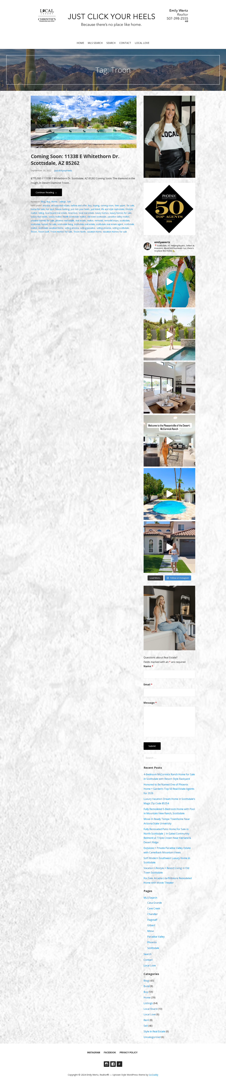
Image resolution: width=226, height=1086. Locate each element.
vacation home (94, 231)
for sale (130, 205)
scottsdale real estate (84, 224)
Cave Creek (153, 908)
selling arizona (72, 228)
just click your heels (80, 209)
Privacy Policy (128, 1052)
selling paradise (87, 228)
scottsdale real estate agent (109, 224)
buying (96, 205)
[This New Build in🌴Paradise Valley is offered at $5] (169, 387)
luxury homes (102, 212)
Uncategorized (152, 1037)
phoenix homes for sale (42, 220)
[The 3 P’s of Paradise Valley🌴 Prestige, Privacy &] (169, 334)
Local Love (142, 43)
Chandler (152, 914)
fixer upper (120, 205)
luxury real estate (39, 216)
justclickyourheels (63, 170)
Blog (43, 201)
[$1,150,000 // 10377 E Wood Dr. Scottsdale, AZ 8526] (169, 547)
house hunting (62, 209)
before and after (79, 205)
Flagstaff (152, 919)
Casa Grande (154, 902)
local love (72, 212)
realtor (90, 220)
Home (80, 43)
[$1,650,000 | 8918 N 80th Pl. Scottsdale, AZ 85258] (169, 494)
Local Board (150, 1009)
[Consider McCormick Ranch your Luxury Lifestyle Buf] (169, 281)
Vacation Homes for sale (115, 231)
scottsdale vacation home (50, 228)
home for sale (38, 209)
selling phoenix (104, 228)
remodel (99, 220)
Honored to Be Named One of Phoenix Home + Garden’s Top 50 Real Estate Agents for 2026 (169, 789)
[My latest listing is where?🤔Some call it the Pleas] (169, 441)
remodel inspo (111, 220)
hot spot (50, 209)
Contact (125, 43)
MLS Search (95, 43)
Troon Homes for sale (61, 231)
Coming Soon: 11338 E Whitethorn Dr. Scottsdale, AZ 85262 (75, 159)
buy (90, 205)
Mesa (150, 931)
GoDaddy (153, 1074)
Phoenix (152, 942)
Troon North (79, 231)
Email (148, 684)
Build (146, 986)
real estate (80, 220)
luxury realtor (55, 216)
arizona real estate (60, 205)
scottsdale (125, 220)
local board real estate (56, 212)
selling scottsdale (120, 228)
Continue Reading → (46, 192)
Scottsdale (153, 948)
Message (150, 702)
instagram (93, 1052)
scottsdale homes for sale (43, 224)
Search (111, 43)
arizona (46, 205)
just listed (95, 209)
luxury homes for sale (120, 212)
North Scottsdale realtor (74, 216)
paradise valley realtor (118, 216)
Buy (48, 201)
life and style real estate (112, 209)
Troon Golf (43, 231)
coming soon (107, 205)
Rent (146, 1020)
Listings (62, 201)
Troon (34, 231)
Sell (69, 201)
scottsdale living (65, 224)
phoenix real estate (65, 220)
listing (41, 212)
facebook (110, 1052)
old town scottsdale (96, 216)
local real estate (86, 212)
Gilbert (151, 925)
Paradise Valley (156, 936)
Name (148, 666)
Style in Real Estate (154, 1031)
